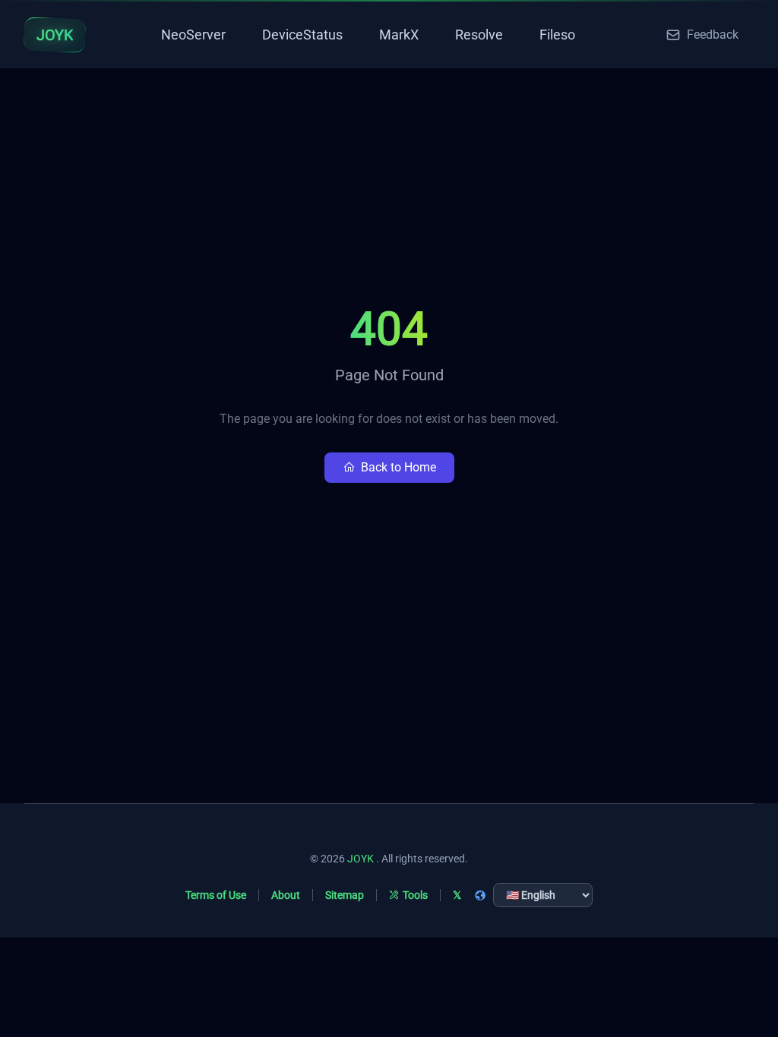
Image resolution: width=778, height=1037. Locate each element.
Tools (415, 895)
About (285, 895)
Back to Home (398, 467)
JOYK (360, 859)
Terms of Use (215, 895)
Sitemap (344, 895)
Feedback (712, 34)
